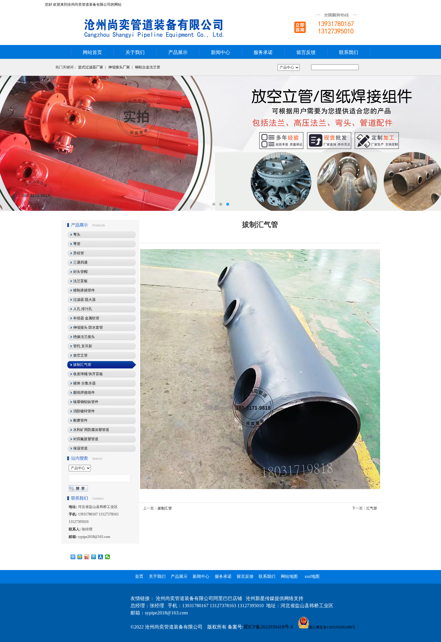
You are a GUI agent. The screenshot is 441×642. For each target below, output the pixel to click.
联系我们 (348, 52)
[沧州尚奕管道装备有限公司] (220, 143)
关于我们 (135, 52)
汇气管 (371, 508)
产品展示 (178, 52)
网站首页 (92, 52)
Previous (10, 143)
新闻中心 (220, 52)
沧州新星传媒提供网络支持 (274, 598)
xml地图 (312, 576)
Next (430, 143)
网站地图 (289, 576)
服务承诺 (263, 52)
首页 (139, 576)
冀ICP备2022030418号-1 (268, 626)
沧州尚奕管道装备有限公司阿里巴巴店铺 (199, 598)
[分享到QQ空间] (79, 556)
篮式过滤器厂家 (90, 67)
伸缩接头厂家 (119, 67)
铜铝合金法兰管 (147, 67)
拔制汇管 (165, 508)
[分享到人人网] (100, 556)
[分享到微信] (107, 556)
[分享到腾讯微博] (93, 556)
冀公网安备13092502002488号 (332, 627)
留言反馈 (306, 52)
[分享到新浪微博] (86, 556)
